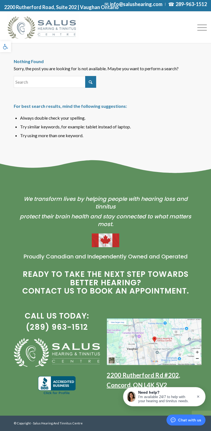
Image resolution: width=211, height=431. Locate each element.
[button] (164, 396)
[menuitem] (133, 4)
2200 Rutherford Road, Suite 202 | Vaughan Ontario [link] (61, 7)
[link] (5, 46)
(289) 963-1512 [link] (57, 327)
